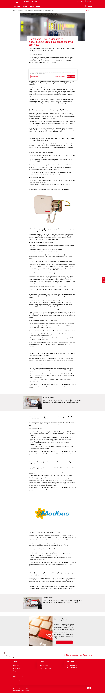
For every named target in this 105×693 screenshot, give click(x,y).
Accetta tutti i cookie (71, 76)
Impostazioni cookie (34, 76)
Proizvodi (31, 6)
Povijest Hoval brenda (18, 670)
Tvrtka (78, 1)
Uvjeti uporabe (22, 688)
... (17, 10)
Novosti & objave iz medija (19, 683)
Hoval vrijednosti (17, 668)
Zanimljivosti (17, 6)
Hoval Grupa (16, 665)
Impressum (15, 688)
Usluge (38, 6)
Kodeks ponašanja (25, 690)
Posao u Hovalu (44, 665)
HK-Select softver (17, 677)
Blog (20, 10)
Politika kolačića (16, 690)
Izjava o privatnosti (40, 688)
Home (14, 10)
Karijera (82, 1)
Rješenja (24, 6)
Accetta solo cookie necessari (60, 76)
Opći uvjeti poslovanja (30, 688)
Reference (15, 680)
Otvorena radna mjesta (45, 668)
